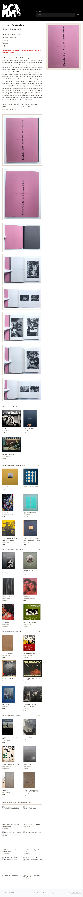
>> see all (39, 465)
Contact (32, 893)
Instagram (53, 893)
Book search (39, 11)
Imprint (20, 893)
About (26, 893)
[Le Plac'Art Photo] (12, 10)
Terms (38, 893)
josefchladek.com (76, 893)
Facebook (45, 893)
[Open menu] (78, 14)
